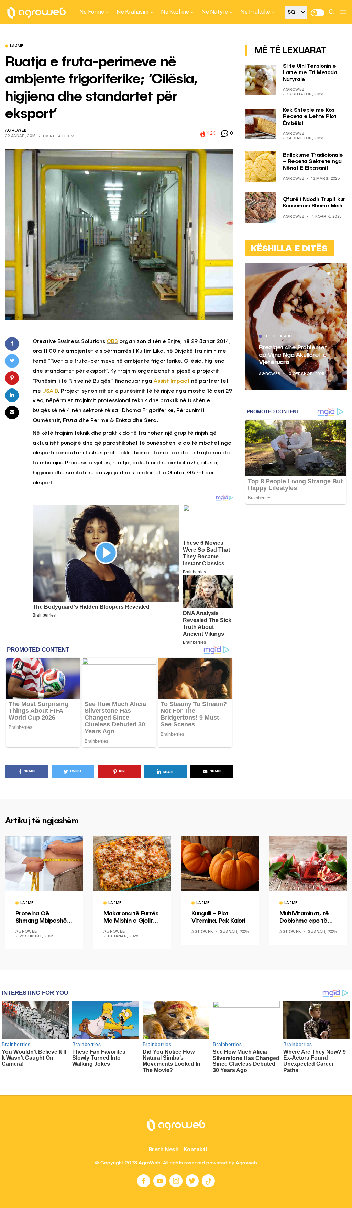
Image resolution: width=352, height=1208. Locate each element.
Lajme (17, 46)
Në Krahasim (132, 12)
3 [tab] (337, 273)
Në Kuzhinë (175, 12)
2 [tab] (333, 273)
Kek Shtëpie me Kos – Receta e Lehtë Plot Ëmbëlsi (311, 117)
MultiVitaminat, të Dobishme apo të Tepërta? (304, 918)
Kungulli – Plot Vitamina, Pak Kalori (218, 917)
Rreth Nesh (163, 1149)
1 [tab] (328, 273)
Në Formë (91, 12)
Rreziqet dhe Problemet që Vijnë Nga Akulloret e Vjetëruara (293, 355)
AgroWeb (15, 131)
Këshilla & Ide (279, 336)
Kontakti (195, 1149)
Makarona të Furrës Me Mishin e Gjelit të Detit (131, 918)
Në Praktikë (255, 12)
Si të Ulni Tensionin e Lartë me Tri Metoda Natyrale (310, 73)
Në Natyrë (214, 12)
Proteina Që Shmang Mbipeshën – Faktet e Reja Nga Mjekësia (43, 918)
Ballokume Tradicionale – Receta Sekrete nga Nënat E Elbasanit (313, 162)
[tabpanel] (296, 326)
